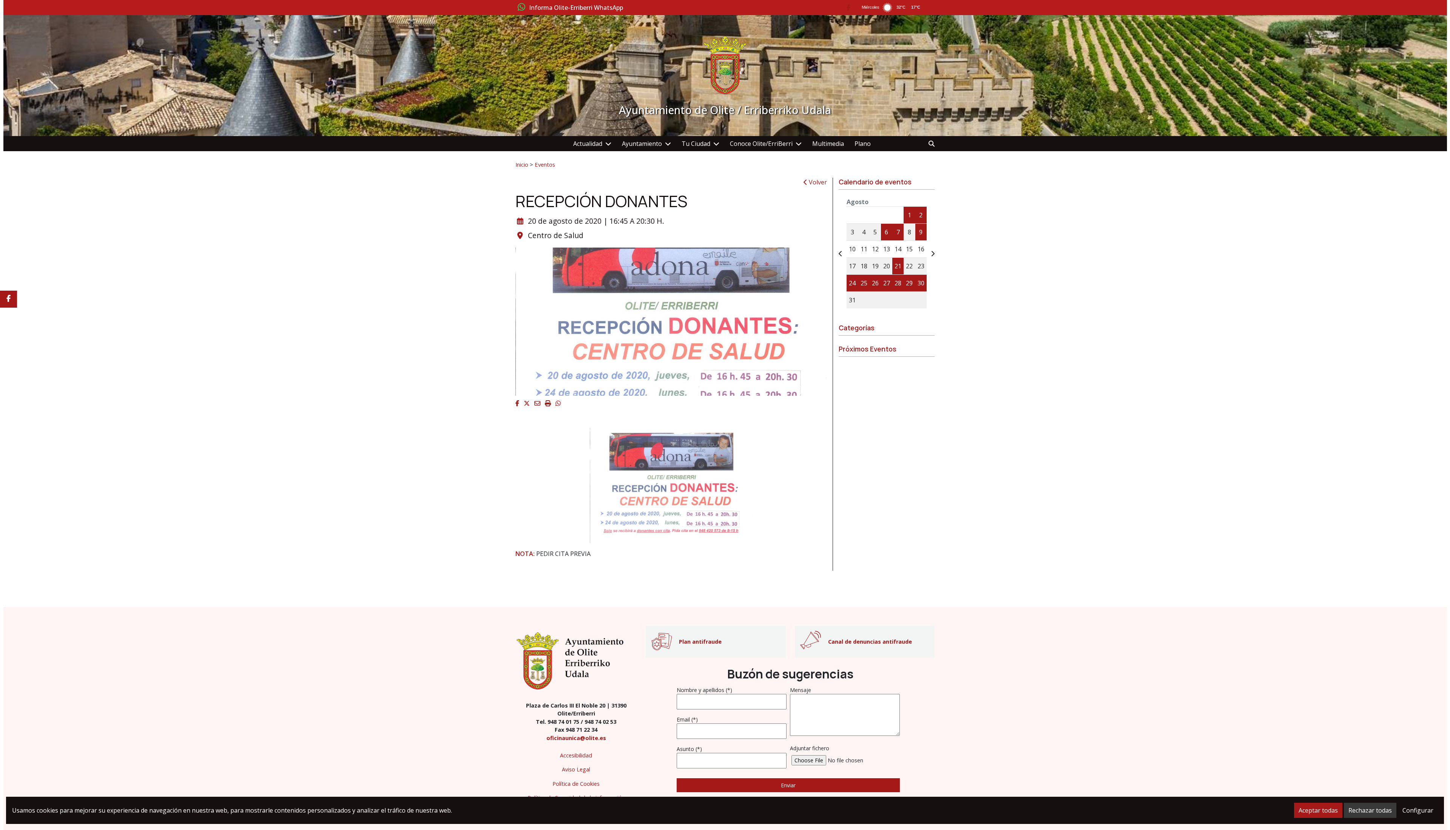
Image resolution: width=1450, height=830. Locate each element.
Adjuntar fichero (809, 748)
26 (875, 283)
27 (886, 283)
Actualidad (587, 143)
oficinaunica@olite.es (576, 738)
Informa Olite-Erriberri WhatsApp (576, 8)
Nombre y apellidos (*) (704, 690)
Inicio (521, 164)
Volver (817, 182)
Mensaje (800, 690)
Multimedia (828, 143)
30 (921, 283)
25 (864, 283)
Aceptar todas (1318, 810)
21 (898, 266)
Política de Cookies (576, 783)
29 (909, 283)
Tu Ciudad (696, 143)
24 (852, 283)
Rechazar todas (1370, 810)
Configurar (1417, 810)
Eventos (545, 164)
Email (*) (687, 719)
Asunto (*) (689, 749)
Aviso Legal (576, 769)
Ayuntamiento (642, 143)
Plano (863, 143)
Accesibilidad (576, 755)
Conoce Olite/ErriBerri (761, 143)
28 (898, 283)
